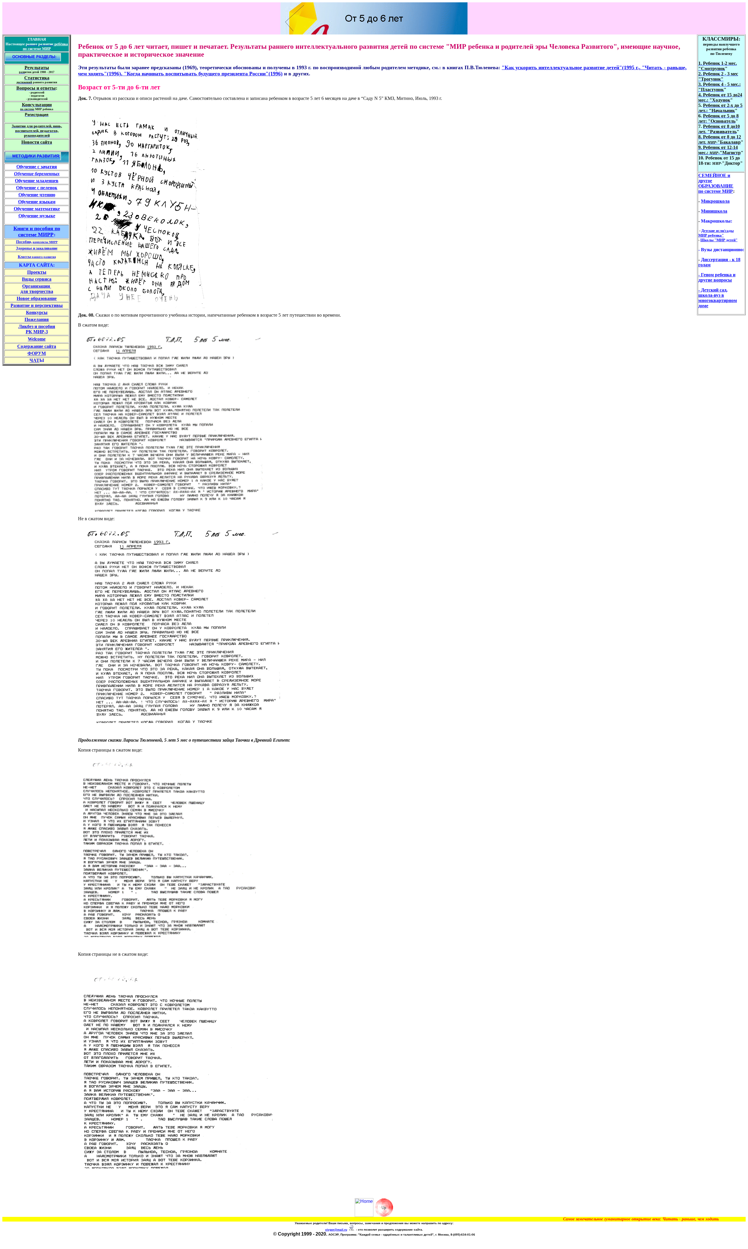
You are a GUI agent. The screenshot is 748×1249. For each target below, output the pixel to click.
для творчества (36, 291)
